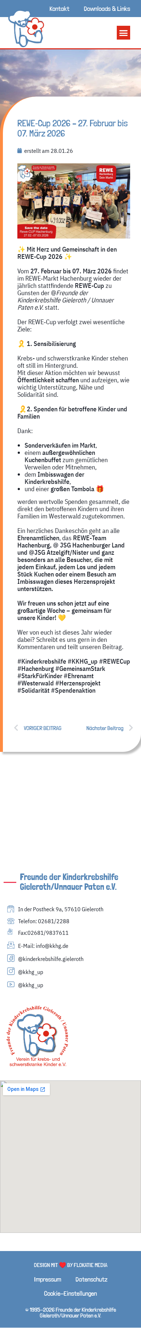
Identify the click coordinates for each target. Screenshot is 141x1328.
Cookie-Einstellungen (70, 1293)
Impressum (47, 1279)
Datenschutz (91, 1279)
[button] (124, 33)
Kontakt (59, 8)
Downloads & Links (107, 8)
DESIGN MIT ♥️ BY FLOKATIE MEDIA (70, 1265)
